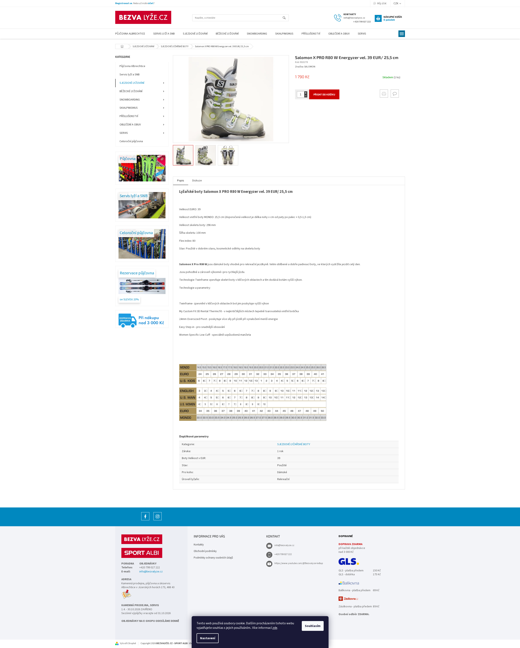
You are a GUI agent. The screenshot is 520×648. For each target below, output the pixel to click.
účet (150, 3)
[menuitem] (130, 34)
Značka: (305, 66)
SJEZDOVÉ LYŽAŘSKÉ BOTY (293, 444)
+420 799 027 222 (283, 554)
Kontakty (199, 544)
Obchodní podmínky (205, 551)
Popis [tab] (180, 181)
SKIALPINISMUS (129, 108)
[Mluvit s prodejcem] (395, 93)
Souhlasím (313, 626)
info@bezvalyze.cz (151, 572)
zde (274, 628)
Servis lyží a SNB (130, 75)
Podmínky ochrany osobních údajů (213, 558)
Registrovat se (123, 3)
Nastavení (207, 638)
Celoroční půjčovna (131, 141)
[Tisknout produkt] (384, 93)
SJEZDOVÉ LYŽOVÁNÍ (132, 83)
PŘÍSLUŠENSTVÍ (129, 116)
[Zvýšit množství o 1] (305, 92)
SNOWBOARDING (130, 100)
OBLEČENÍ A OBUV (130, 125)
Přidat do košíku (324, 94)
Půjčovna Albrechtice (132, 66)
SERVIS (124, 133)
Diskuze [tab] (197, 181)
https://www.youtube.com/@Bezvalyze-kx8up (298, 563)
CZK (396, 3)
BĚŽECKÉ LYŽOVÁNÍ (131, 91)
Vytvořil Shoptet (128, 643)
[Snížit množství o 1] (305, 95)
